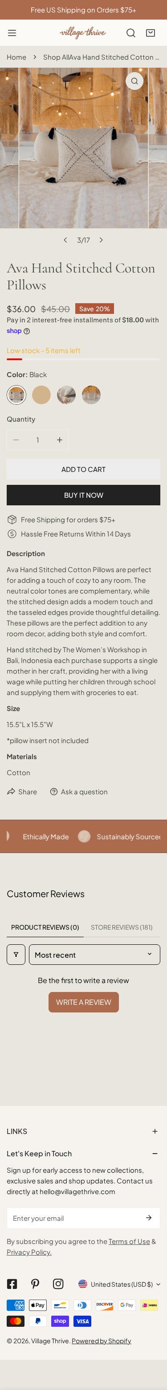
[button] (150, 33)
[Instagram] (58, 1284)
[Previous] (66, 240)
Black (16, 395)
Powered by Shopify (101, 1341)
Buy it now (83, 495)
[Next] (101, 240)
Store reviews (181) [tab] (122, 927)
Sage (66, 395)
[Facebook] (12, 1284)
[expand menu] (12, 33)
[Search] (131, 33)
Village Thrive (50, 1341)
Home (16, 57)
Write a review (83, 1002)
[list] (83, 158)
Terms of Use (129, 1241)
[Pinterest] (35, 1284)
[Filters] (16, 954)
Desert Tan (41, 395)
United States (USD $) (122, 1284)
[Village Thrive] (83, 33)
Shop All (56, 57)
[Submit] (148, 1217)
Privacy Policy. (29, 1252)
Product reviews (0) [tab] (45, 927)
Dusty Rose (91, 395)
